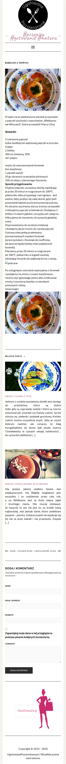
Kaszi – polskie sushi (21, 551)
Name (8, 586)
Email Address (12, 601)
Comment (10, 644)
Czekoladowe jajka (45, 551)
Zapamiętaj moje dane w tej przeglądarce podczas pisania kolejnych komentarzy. (28, 635)
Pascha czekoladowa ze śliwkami (26, 484)
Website (9, 615)
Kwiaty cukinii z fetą (18, 396)
